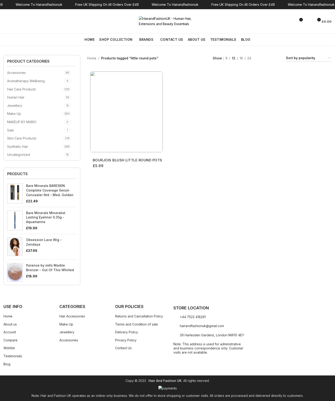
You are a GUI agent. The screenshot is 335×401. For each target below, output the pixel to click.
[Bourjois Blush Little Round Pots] (126, 112)
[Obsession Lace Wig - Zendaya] (15, 247)
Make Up (14, 114)
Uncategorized (18, 155)
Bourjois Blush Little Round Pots (127, 160)
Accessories (16, 73)
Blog (6, 364)
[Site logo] (167, 21)
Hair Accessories (72, 316)
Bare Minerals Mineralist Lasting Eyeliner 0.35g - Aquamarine (45, 217)
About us (10, 324)
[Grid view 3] (269, 58)
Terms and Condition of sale (136, 324)
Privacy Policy (126, 340)
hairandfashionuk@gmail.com (202, 326)
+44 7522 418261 (193, 317)
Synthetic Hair (17, 146)
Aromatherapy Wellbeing (26, 81)
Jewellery (14, 106)
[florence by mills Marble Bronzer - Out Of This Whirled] (15, 272)
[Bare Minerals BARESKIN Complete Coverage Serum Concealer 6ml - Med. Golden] (15, 193)
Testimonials (12, 356)
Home (91, 58)
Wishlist (9, 348)
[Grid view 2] (262, 58)
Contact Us (123, 348)
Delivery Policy (126, 332)
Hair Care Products (21, 89)
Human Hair (15, 97)
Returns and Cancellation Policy (139, 316)
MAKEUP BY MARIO (21, 122)
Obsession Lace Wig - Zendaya (44, 242)
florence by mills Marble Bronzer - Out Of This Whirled (50, 267)
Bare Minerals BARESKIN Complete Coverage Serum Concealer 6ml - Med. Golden (49, 190)
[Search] (5, 21)
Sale (10, 130)
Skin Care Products (21, 138)
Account (9, 332)
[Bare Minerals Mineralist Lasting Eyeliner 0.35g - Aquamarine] (15, 220)
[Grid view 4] (276, 58)
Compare (10, 340)
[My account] (308, 21)
